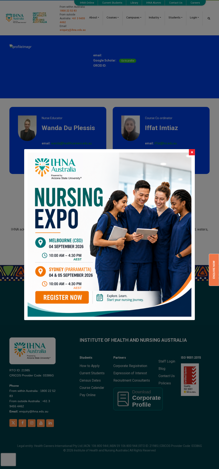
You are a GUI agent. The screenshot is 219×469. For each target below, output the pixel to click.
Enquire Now (213, 270)
